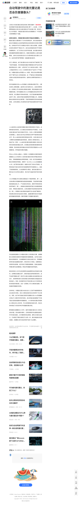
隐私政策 (28, 494)
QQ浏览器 (25, 496)
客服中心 (35, 496)
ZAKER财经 (12, 344)
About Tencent (17, 494)
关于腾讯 (11, 494)
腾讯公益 (20, 496)
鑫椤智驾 (11, 444)
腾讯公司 (24, 501)
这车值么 (11, 394)
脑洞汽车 (11, 381)
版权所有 (28, 501)
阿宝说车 (11, 419)
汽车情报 (11, 356)
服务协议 (23, 494)
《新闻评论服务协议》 (30, 450)
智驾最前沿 (12, 407)
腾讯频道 (30, 496)
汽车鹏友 (11, 369)
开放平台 (33, 494)
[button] (66, 14)
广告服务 (38, 494)
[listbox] (25, 388)
